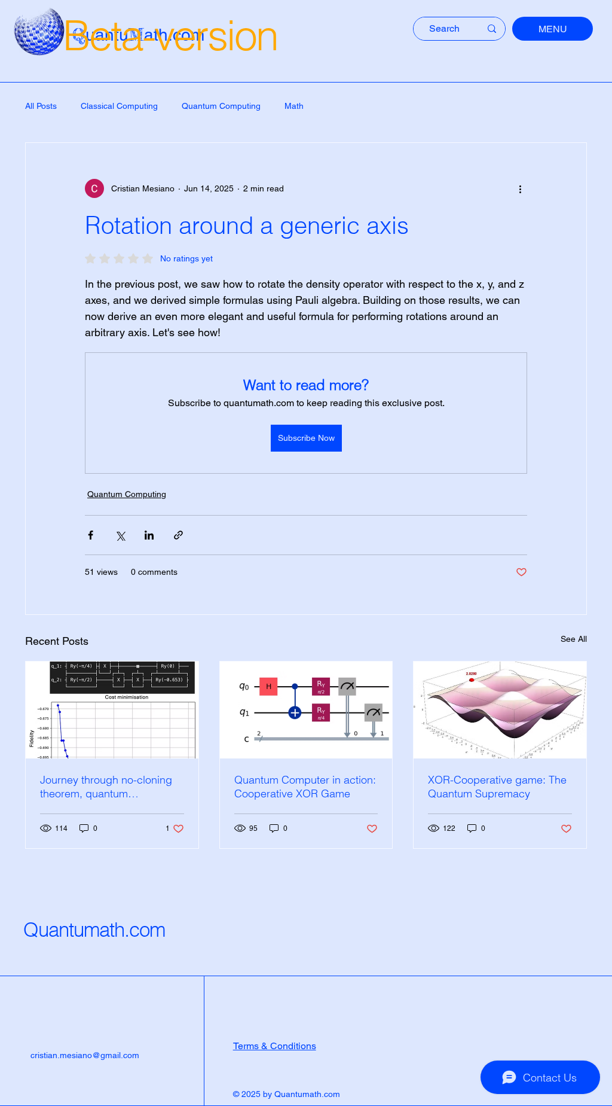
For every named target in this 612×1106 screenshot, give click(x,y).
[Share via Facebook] (90, 535)
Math (294, 106)
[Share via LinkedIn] (149, 535)
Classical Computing (119, 106)
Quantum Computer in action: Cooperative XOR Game (305, 786)
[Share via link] (178, 535)
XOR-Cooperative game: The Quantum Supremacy (497, 786)
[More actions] (520, 188)
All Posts (41, 106)
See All (574, 639)
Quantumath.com (94, 930)
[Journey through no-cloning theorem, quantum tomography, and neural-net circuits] (112, 710)
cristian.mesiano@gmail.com (84, 1055)
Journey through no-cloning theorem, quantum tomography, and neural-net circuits (106, 786)
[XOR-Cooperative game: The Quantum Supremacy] (500, 710)
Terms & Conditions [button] (274, 1046)
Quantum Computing (221, 106)
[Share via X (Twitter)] (120, 535)
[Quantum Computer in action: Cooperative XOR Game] (306, 710)
